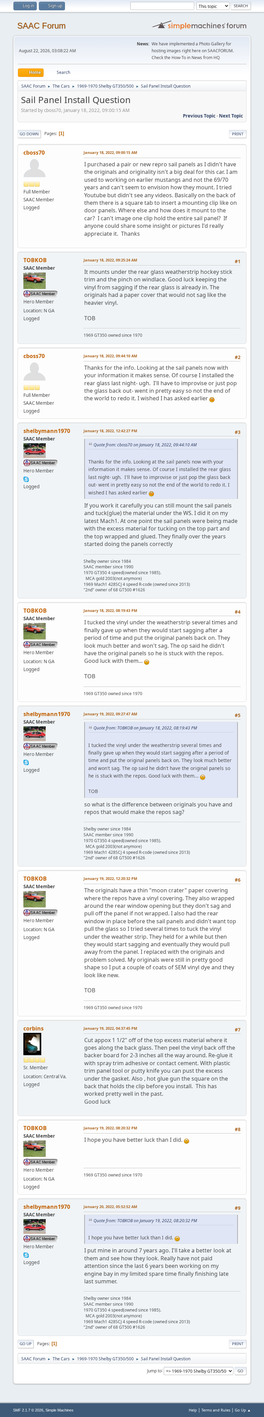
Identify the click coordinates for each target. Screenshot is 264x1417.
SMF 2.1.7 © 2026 (28, 1410)
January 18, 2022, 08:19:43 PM (110, 610)
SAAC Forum (41, 25)
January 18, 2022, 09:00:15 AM (110, 152)
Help (193, 1410)
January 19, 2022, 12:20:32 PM (110, 878)
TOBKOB (35, 260)
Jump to (154, 1370)
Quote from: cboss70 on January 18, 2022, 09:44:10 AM (145, 445)
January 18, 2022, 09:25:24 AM (110, 260)
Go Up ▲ (243, 1410)
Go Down (29, 133)
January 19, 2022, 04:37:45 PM (110, 1028)
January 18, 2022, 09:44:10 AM (110, 355)
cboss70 (34, 152)
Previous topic (199, 116)
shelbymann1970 (46, 431)
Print (237, 133)
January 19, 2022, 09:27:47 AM (110, 713)
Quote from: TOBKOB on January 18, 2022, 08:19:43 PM (145, 728)
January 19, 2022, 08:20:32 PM (110, 1127)
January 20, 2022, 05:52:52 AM (110, 1206)
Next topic (231, 116)
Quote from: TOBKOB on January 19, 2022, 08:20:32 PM (145, 1221)
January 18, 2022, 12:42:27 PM (110, 430)
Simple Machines (59, 1410)
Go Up (26, 1343)
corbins (33, 1028)
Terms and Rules (215, 1410)
